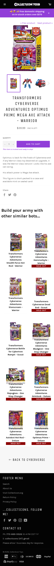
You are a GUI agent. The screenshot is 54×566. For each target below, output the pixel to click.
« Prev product (27, 23)
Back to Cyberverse (28, 460)
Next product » (45, 23)
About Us (7, 488)
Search (6, 484)
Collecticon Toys (16, 552)
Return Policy (9, 497)
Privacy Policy (9, 501)
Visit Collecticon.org (13, 493)
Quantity (7, 138)
